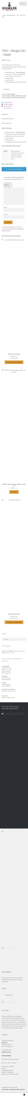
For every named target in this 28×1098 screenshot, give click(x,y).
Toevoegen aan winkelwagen (14, 362)
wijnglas (23, 97)
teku (20, 97)
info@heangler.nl (6, 1052)
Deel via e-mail (7, 108)
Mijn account (4, 1095)
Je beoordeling (8, 187)
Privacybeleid (5, 1089)
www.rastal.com (20, 132)
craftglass (18, 95)
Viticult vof (4, 1042)
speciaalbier (8, 97)
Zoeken (14, 1095)
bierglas (8, 95)
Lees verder (14, 492)
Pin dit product (8, 106)
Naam (5, 207)
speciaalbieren (14, 97)
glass (24, 95)
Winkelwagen (21, 1094)
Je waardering (8, 183)
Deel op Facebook (8, 104)
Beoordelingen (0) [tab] (6, 123)
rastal (3, 97)
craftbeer (13, 95)
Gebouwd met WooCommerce (17, 1089)
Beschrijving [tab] (5, 114)
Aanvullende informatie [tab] (8, 118)
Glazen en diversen (11, 15)
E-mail (6, 214)
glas (22, 95)
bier (5, 95)
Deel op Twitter (8, 102)
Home (4, 15)
